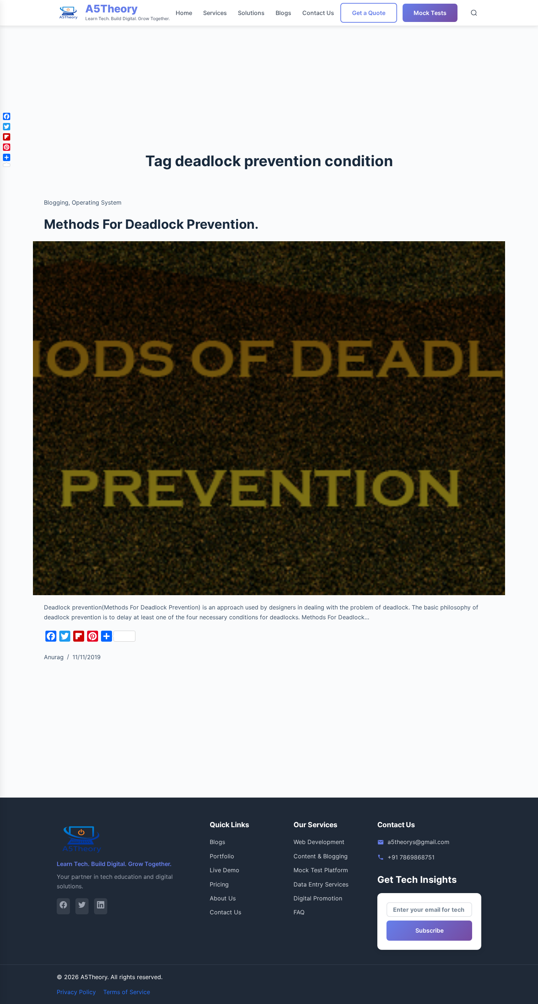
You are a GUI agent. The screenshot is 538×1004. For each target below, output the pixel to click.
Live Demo (224, 870)
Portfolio (222, 856)
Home (184, 12)
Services (215, 12)
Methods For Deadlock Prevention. (151, 224)
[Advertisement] (219, 51)
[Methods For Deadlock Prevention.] (269, 418)
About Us (223, 898)
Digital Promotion (318, 898)
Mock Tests (430, 12)
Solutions (251, 12)
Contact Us (318, 12)
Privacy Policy (76, 992)
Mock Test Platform (321, 870)
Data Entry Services (321, 884)
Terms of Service (126, 992)
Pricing (219, 884)
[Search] (474, 12)
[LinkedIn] (100, 906)
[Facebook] (63, 906)
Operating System (97, 202)
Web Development (319, 842)
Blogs (283, 12)
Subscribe (429, 930)
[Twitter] (82, 906)
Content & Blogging (321, 856)
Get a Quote (368, 12)
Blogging (56, 202)
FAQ (299, 912)
